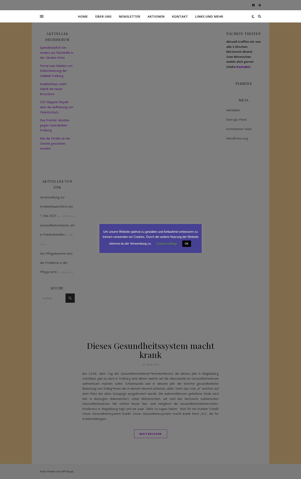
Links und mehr (209, 16)
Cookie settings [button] (166, 243)
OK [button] (187, 243)
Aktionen (156, 16)
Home (83, 16)
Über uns (103, 16)
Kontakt (180, 16)
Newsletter (129, 16)
